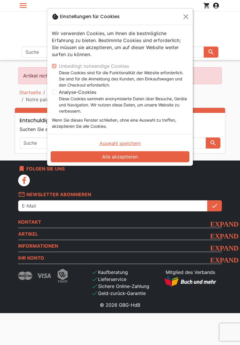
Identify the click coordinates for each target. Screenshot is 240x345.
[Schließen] (186, 16)
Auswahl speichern (120, 143)
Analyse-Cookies (77, 92)
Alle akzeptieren (120, 157)
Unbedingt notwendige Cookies (94, 66)
